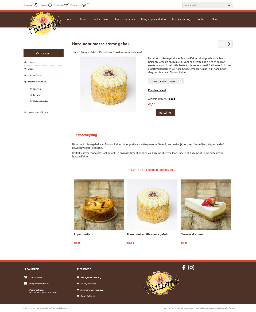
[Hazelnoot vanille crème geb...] (221, 44)
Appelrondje (82, 234)
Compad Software (227, 308)
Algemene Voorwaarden (91, 289)
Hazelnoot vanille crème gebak (147, 234)
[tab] (86, 134)
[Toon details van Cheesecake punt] (206, 205)
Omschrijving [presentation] (86, 135)
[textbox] (204, 5)
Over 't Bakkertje (88, 296)
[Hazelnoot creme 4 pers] (229, 44)
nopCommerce (210, 308)
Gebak (36, 95)
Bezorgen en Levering (90, 277)
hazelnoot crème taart (164, 153)
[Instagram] (191, 267)
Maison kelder (40, 101)
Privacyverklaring (88, 283)
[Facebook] (184, 267)
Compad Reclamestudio (183, 308)
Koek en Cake (34, 75)
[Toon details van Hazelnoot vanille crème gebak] (152, 205)
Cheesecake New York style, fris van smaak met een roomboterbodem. (205, 184)
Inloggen (43, 5)
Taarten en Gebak (37, 81)
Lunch (31, 62)
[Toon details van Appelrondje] (99, 205)
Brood (30, 68)
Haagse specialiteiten (38, 112)
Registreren (28, 5)
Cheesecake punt (192, 234)
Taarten (37, 88)
